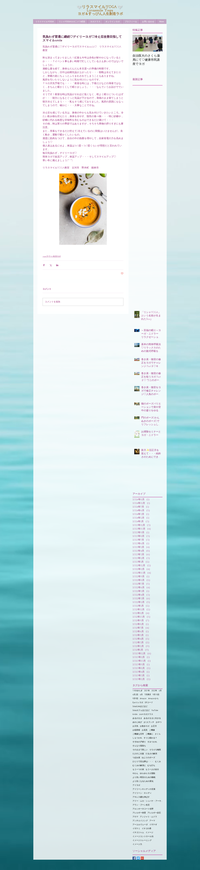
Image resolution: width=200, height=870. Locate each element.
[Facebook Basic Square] (134, 858)
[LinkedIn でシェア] (57, 265)
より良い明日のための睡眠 (144, 777)
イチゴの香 (146, 828)
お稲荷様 (136, 730)
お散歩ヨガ (144, 726)
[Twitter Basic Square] (138, 858)
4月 (160, 691)
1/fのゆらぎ (137, 691)
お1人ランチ (149, 722)
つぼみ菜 (136, 758)
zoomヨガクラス (146, 714)
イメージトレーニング (142, 840)
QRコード (149, 702)
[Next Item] (158, 43)
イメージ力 (137, 844)
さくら (158, 734)
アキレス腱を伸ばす (141, 797)
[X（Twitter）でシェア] (50, 265)
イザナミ (136, 828)
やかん (135, 773)
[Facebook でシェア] (44, 265)
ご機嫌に (149, 734)
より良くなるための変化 (143, 781)
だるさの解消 (151, 754)
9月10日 (156, 695)
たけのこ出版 (138, 754)
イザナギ (153, 825)
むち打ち (151, 765)
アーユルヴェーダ (140, 825)
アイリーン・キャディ (142, 793)
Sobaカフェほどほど (141, 710)
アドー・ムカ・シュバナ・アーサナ (147, 801)
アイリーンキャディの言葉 (144, 789)
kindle (135, 714)
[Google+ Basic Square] (142, 858)
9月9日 (135, 698)
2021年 (147, 691)
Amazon (143, 698)
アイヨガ (136, 785)
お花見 (144, 730)
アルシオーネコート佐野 (143, 809)
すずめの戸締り (139, 742)
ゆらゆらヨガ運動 (147, 773)
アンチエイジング (140, 821)
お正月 (154, 726)
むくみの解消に (139, 765)
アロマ (135, 817)
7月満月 (147, 695)
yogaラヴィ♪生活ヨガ (52, 256)
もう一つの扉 (138, 769)
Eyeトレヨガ (138, 702)
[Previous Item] (137, 43)
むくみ (158, 762)
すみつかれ (152, 742)
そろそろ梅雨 (155, 750)
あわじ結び (137, 722)
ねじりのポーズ (148, 758)
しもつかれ (137, 738)
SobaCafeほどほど (140, 706)
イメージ (149, 832)
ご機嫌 (152, 730)
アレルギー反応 (154, 813)
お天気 (135, 726)
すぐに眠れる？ (150, 738)
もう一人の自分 (152, 769)
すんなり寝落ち (139, 746)
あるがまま (137, 718)
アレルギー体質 (139, 813)
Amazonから (153, 698)
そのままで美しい (140, 750)
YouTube (154, 710)
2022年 (154, 691)
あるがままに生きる (152, 718)
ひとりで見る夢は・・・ (143, 762)
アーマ (152, 821)
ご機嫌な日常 (138, 734)
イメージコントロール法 (143, 836)
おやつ (158, 722)
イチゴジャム (138, 832)
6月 (141, 695)
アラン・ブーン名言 (141, 805)
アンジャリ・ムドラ (148, 817)
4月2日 (135, 695)
